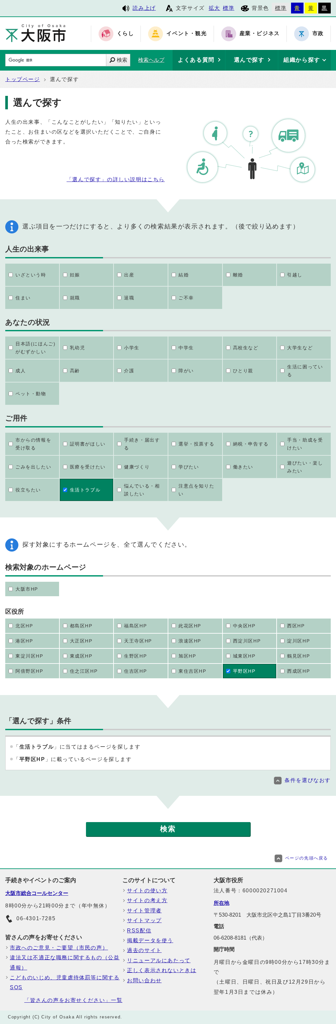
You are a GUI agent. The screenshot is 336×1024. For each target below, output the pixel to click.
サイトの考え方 (147, 900)
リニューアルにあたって (159, 960)
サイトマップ (144, 920)
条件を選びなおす (307, 780)
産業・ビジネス (260, 33)
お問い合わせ (144, 980)
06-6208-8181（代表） (240, 938)
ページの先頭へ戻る (306, 858)
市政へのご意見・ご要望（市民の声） (59, 947)
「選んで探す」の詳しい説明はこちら (116, 179)
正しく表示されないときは (161, 970)
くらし (125, 33)
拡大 (214, 8)
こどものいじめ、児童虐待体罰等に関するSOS (64, 982)
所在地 (221, 903)
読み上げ (144, 8)
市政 (318, 33)
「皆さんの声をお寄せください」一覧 (73, 1000)
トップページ (22, 79)
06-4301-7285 (35, 918)
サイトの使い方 (147, 890)
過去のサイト (144, 950)
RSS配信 (139, 930)
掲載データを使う (150, 940)
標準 (228, 8)
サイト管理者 (144, 910)
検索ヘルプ (151, 60)
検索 (122, 60)
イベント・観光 (186, 33)
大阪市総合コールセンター (36, 893)
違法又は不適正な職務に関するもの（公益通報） (64, 962)
